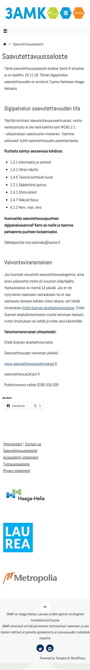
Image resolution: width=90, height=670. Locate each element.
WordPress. (78, 658)
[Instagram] (50, 648)
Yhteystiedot (12, 444)
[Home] (4, 44)
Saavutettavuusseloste (20, 450)
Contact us (33, 444)
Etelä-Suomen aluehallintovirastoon (48, 307)
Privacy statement (16, 470)
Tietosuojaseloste (16, 464)
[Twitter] (40, 648)
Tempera (61, 658)
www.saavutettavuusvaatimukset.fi (30, 363)
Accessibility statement (20, 457)
